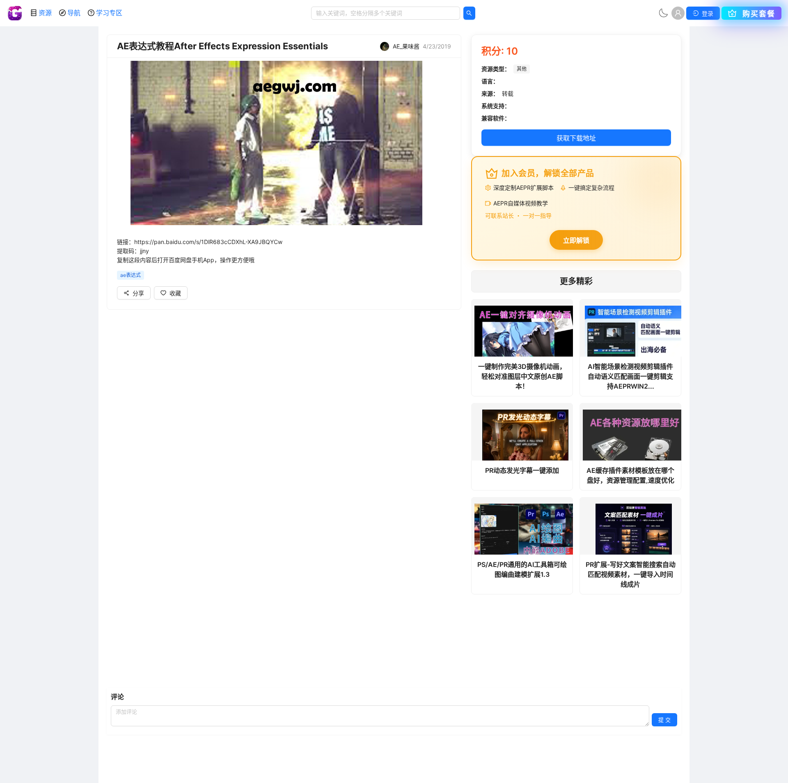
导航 (73, 13)
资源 (45, 13)
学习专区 (109, 13)
